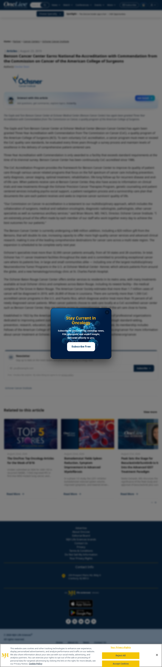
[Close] (156, 655)
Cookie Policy (35, 663)
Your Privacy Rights (121, 647)
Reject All (121, 655)
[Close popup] (107, 312)
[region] (81, 655)
